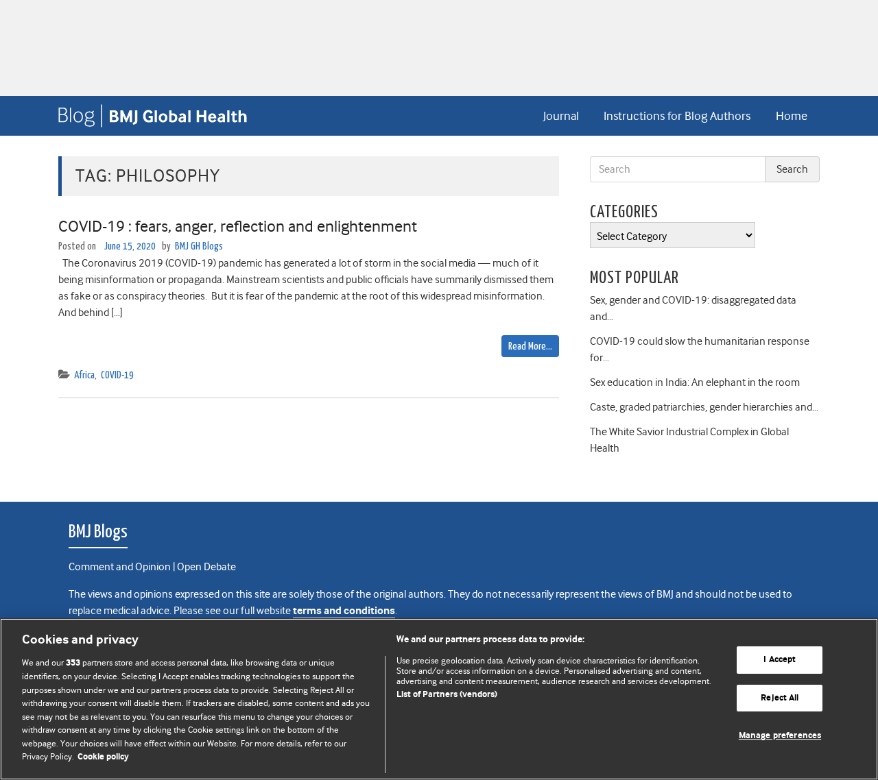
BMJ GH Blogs (199, 246)
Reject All (779, 698)
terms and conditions (344, 611)
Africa (84, 375)
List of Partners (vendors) (446, 695)
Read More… (530, 346)
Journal (561, 116)
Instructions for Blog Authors (677, 116)
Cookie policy (103, 757)
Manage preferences (780, 736)
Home (791, 116)
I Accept (779, 660)
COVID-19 (117, 375)
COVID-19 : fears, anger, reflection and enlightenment (237, 226)
